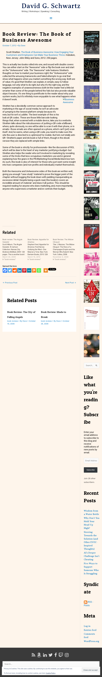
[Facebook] (5, 270)
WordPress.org (91, 641)
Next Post (70, 282)
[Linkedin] (19, 270)
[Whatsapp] (39, 270)
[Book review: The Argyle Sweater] (15, 249)
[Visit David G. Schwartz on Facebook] (55, 656)
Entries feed (90, 630)
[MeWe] (29, 270)
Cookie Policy (50, 673)
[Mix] (34, 270)
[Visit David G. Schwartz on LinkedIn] (45, 656)
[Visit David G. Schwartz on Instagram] (67, 656)
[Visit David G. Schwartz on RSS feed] (33, 656)
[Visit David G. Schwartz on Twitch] (61, 656)
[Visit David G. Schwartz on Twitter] (51, 656)
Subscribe (91, 470)
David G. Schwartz (51, 6)
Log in (87, 626)
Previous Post (10, 282)
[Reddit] (14, 270)
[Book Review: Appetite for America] (40, 249)
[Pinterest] (24, 270)
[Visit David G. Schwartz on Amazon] (39, 656)
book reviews (12, 321)
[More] (46, 270)
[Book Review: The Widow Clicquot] (65, 249)
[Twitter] (10, 270)
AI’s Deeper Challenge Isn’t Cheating (91, 556)
